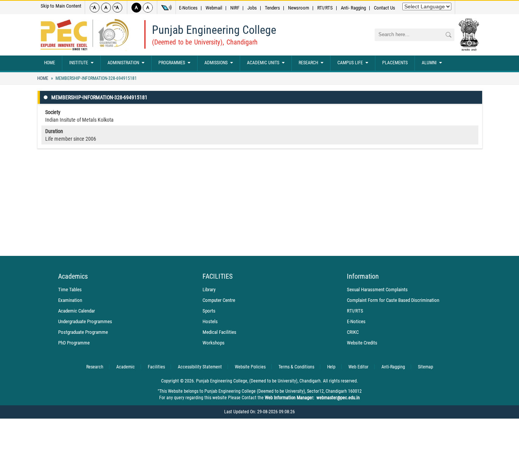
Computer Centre (219, 300)
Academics (73, 276)
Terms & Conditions (296, 367)
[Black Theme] (136, 8)
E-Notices (188, 8)
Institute (78, 62)
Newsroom (298, 8)
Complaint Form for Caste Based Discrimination (393, 300)
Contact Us (384, 8)
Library (209, 289)
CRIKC (353, 332)
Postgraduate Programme (83, 332)
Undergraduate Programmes (85, 321)
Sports (209, 311)
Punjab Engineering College (214, 29)
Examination (70, 300)
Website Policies (250, 367)
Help (331, 367)
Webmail (214, 8)
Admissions (216, 62)
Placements (395, 62)
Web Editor (358, 367)
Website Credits (362, 343)
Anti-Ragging (393, 367)
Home (49, 62)
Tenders (272, 8)
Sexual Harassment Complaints (377, 289)
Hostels (210, 321)
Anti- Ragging (353, 8)
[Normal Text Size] (106, 8)
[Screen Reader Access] (166, 8)
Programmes (171, 62)
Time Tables (70, 289)
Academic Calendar (76, 311)
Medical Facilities (219, 332)
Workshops (214, 343)
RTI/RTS (325, 8)
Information (363, 276)
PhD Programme (74, 343)
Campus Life (350, 62)
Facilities (156, 367)
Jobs (252, 8)
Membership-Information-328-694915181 (95, 78)
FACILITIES (218, 276)
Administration (123, 62)
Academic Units (263, 62)
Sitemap (425, 367)
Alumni (429, 62)
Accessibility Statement (200, 367)
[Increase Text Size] (117, 8)
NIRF (234, 8)
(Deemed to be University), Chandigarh (205, 42)
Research (308, 62)
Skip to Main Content (61, 6)
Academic (125, 367)
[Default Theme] (148, 8)
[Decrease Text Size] (95, 8)
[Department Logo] (84, 35)
